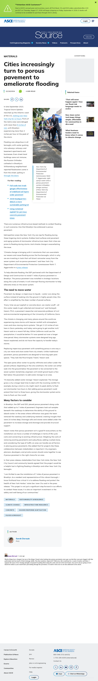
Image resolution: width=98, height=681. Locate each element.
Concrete (10, 510)
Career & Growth (10, 650)
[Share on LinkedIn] (21, 99)
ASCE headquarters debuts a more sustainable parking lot (19, 202)
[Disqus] (49, 577)
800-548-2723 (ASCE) (61, 655)
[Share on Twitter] (16, 99)
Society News (41, 43)
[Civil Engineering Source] (49, 34)
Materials (10, 499)
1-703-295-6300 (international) (64, 658)
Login (85, 21)
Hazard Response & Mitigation (32, 510)
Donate (31, 650)
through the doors (11, 175)
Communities (9, 668)
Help (30, 672)
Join (30, 654)
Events (6, 664)
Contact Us (57, 661)
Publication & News (11, 654)
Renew (31, 659)
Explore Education (10, 659)
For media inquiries (35, 667)
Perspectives (75, 43)
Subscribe (89, 37)
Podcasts (63, 43)
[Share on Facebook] (12, 99)
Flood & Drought (13, 515)
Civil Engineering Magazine (20, 43)
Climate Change (13, 505)
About (85, 43)
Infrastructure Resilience (36, 505)
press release (22, 267)
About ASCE (8, 673)
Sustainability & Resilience (31, 499)
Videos (54, 43)
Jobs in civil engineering (37, 663)
